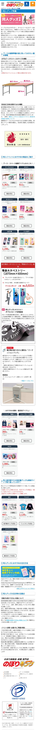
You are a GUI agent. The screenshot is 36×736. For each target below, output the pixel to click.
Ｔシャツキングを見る (26, 523)
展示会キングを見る (9, 556)
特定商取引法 (7, 674)
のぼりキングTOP (6, 8)
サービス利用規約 (24, 672)
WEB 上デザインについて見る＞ (26, 588)
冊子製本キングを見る (10, 523)
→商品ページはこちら (27, 381)
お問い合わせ (23, 678)
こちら (30, 711)
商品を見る (9, 193)
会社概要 (6, 672)
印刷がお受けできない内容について (16, 620)
